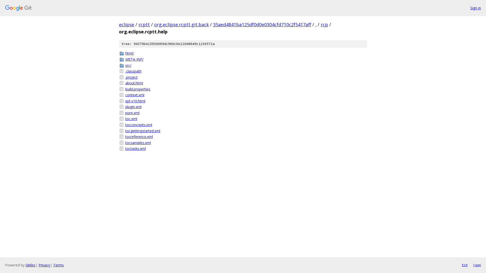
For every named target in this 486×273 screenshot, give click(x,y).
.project (131, 77)
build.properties (137, 89)
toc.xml (131, 118)
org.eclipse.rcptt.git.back (181, 24)
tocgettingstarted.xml (142, 130)
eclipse (126, 24)
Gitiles (30, 265)
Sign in (475, 8)
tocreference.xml (139, 136)
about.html (134, 83)
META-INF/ (134, 59)
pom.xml (132, 112)
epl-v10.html (135, 101)
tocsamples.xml (138, 142)
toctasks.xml (135, 148)
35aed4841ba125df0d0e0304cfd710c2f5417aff (262, 24)
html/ (129, 53)
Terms (58, 265)
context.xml (134, 95)
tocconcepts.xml (138, 124)
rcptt (144, 24)
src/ (128, 65)
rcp (324, 24)
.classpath (133, 71)
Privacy (44, 265)
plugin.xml (133, 106)
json (477, 265)
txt (465, 265)
